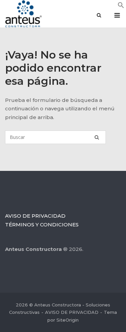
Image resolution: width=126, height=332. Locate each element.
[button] (121, 6)
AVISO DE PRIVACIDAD (35, 216)
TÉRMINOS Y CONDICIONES (42, 224)
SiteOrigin (67, 320)
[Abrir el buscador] (99, 16)
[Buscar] (97, 137)
